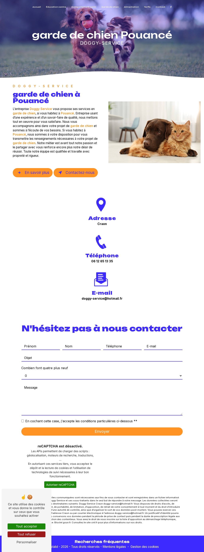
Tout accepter (26, 526)
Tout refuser (26, 534)
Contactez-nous (80, 172)
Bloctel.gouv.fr (62, 522)
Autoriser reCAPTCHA (60, 484)
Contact (160, 7)
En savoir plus (37, 172)
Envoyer (102, 431)
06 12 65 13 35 (102, 261)
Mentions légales (114, 547)
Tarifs (147, 7)
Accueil (36, 7)
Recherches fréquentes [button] (102, 541)
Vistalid (53, 547)
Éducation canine (56, 7)
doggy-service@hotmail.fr (102, 298)
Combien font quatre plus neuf (44, 368)
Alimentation (131, 7)
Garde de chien (110, 7)
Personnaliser (27, 542)
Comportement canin (83, 7)
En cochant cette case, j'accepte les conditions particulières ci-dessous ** (81, 421)
